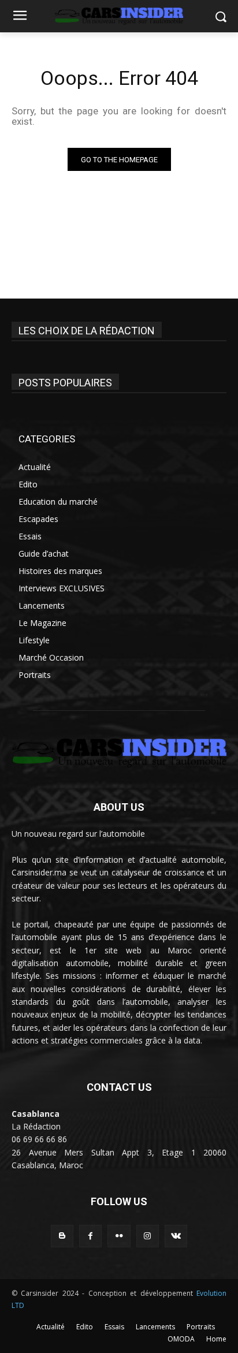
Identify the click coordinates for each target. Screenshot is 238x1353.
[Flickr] (118, 1236)
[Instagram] (147, 1236)
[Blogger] (62, 1236)
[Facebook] (90, 1236)
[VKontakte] (176, 1236)
